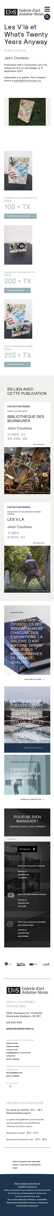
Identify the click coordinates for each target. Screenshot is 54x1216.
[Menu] (47, 9)
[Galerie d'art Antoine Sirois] (24, 12)
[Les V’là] (27, 569)
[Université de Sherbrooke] (33, 964)
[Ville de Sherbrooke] (21, 964)
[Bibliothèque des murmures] (27, 470)
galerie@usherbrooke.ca (27, 80)
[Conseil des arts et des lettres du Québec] (8, 964)
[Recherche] (47, 17)
